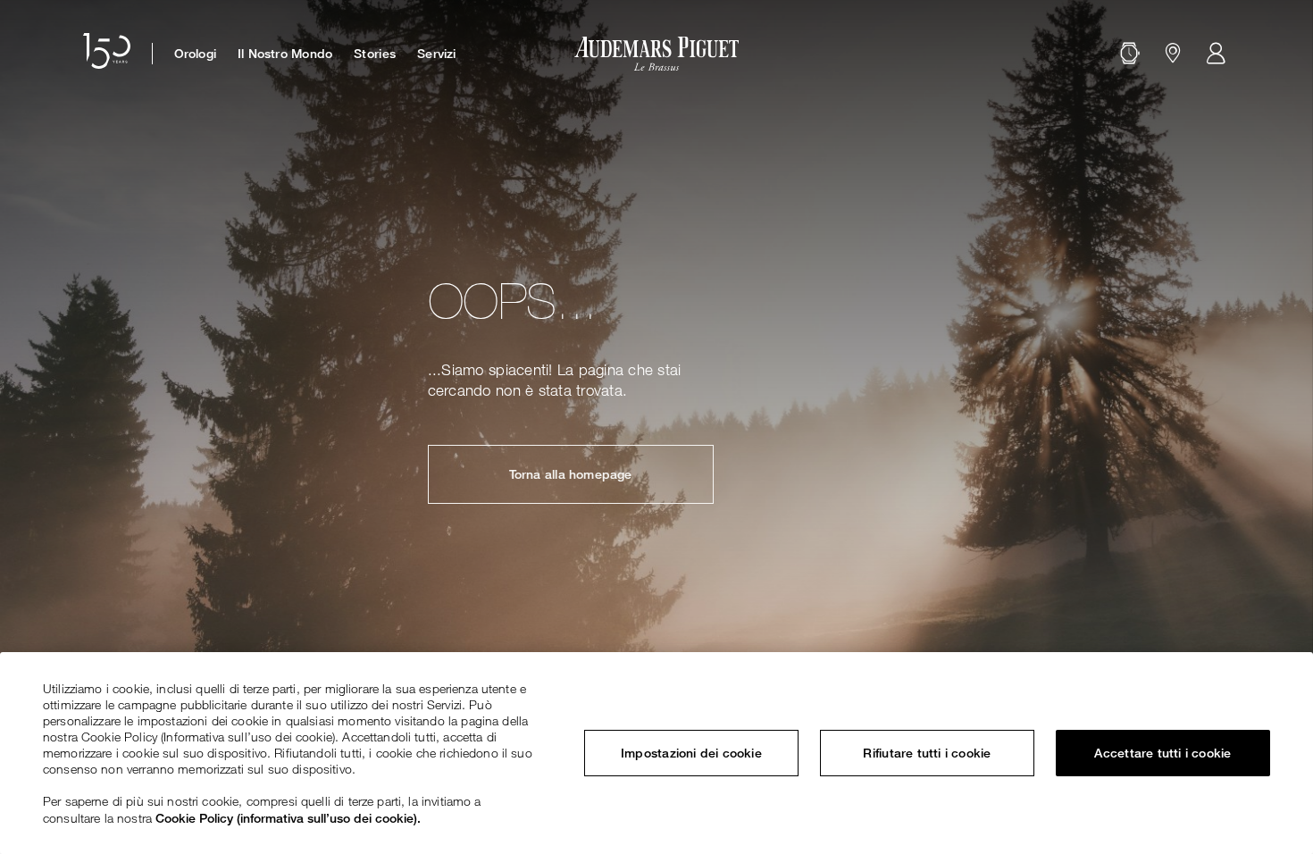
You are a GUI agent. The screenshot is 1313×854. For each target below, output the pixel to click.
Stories (375, 53)
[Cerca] (1130, 53)
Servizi (436, 53)
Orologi (195, 53)
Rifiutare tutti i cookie (927, 753)
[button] (1130, 53)
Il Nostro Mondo (285, 53)
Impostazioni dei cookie (691, 753)
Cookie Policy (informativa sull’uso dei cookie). (288, 817)
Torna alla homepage (570, 474)
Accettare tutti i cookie (1162, 753)
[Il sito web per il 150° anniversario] (106, 53)
